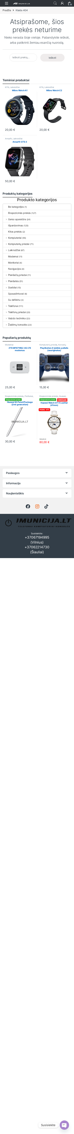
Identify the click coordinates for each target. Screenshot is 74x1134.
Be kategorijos (16, 206)
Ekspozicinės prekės (19, 212)
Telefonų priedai (17, 312)
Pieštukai (29, 396)
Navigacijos (14, 268)
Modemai (13, 256)
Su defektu (14, 299)
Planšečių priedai (17, 274)
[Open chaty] (64, 1125)
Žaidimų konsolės (17, 324)
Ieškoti (55, 3)
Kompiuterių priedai (18, 243)
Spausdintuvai (16, 293)
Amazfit (8, 138)
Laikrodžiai (14, 87)
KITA (7, 87)
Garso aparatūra (17, 219)
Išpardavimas (15, 225)
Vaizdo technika (17, 318)
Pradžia (7, 10)
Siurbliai (12, 287)
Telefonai (13, 305)
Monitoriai (13, 262)
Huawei (62, 396)
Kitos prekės (15, 231)
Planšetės (13, 281)
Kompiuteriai (15, 237)
